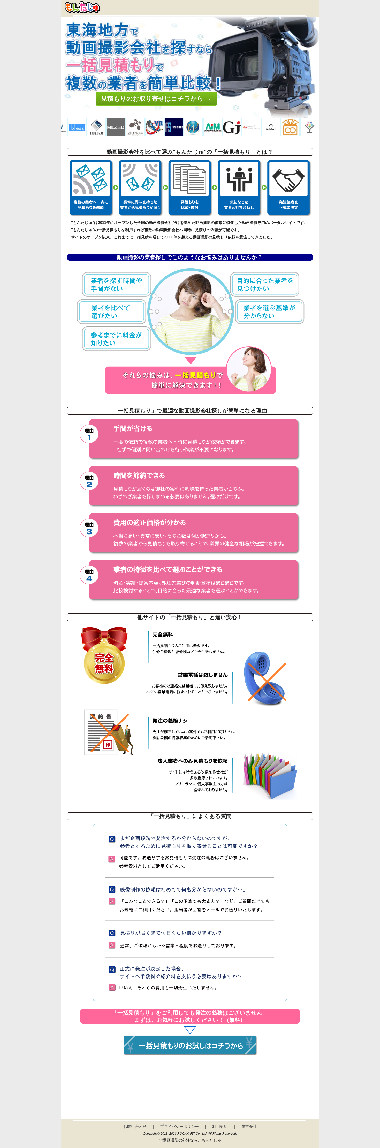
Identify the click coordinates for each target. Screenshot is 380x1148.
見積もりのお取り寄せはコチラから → (156, 98)
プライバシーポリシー (179, 1126)
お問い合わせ (135, 1126)
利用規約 (220, 1126)
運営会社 (249, 1126)
